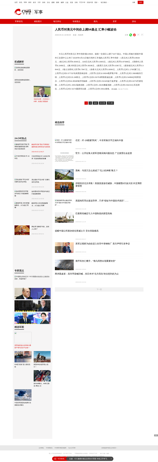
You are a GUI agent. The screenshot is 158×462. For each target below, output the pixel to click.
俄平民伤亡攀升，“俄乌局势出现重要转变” (95, 261)
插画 (57, 2)
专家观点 (76, 21)
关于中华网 (57, 456)
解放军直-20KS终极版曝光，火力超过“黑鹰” (40, 204)
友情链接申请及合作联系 (109, 448)
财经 (29, 2)
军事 (25, 2)
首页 (16, 2)
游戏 (43, 2)
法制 (76, 2)
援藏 (52, 2)
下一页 (110, 103)
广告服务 (63, 456)
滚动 (134, 21)
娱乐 (34, 2)
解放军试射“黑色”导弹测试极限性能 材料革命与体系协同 (41, 146)
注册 (133, 2)
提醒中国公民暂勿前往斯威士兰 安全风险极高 (77, 231)
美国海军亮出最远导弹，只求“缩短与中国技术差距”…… (102, 200)
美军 (115, 21)
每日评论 (57, 21)
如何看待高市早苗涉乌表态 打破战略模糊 (41, 193)
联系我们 (69, 456)
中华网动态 (101, 456)
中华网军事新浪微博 (60, 448)
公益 (66, 2)
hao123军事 (71, 448)
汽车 (39, 2)
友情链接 (94, 456)
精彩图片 (38, 21)
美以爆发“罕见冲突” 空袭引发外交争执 (41, 181)
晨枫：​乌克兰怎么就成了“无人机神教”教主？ (96, 170)
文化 (48, 2)
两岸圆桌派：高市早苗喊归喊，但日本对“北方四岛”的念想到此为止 (87, 274)
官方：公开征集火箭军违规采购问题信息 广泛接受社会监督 (103, 153)
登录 (140, 2)
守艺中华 (82, 2)
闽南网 (80, 35)
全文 (95, 103)
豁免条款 (88, 456)
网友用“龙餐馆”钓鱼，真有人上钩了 (40, 228)
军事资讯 (19, 21)
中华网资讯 (49, 448)
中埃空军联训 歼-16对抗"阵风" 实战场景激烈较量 (41, 157)
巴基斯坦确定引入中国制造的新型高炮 (93, 213)
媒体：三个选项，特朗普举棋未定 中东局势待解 (87, 459)
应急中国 (90, 2)
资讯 (20, 2)
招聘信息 (76, 456)
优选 (71, 2)
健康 (62, 2)
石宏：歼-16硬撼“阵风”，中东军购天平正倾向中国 (99, 140)
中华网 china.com (24, 12)
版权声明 (82, 456)
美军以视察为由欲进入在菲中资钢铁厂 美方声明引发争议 (102, 243)
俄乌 (95, 21)
